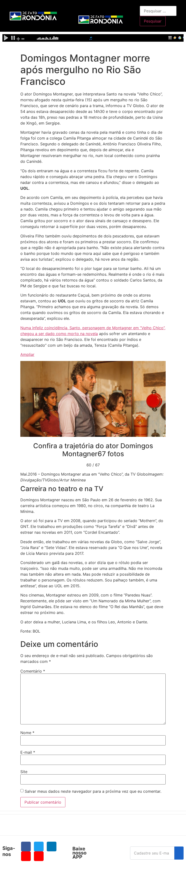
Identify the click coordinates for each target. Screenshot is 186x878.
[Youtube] (26, 856)
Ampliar (27, 354)
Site (23, 772)
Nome (27, 733)
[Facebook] (26, 846)
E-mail (27, 752)
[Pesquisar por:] (158, 11)
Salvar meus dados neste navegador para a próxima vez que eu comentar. (93, 791)
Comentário (32, 671)
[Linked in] (51, 846)
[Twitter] (39, 846)
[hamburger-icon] (134, 8)
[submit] (179, 853)
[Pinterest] (39, 856)
